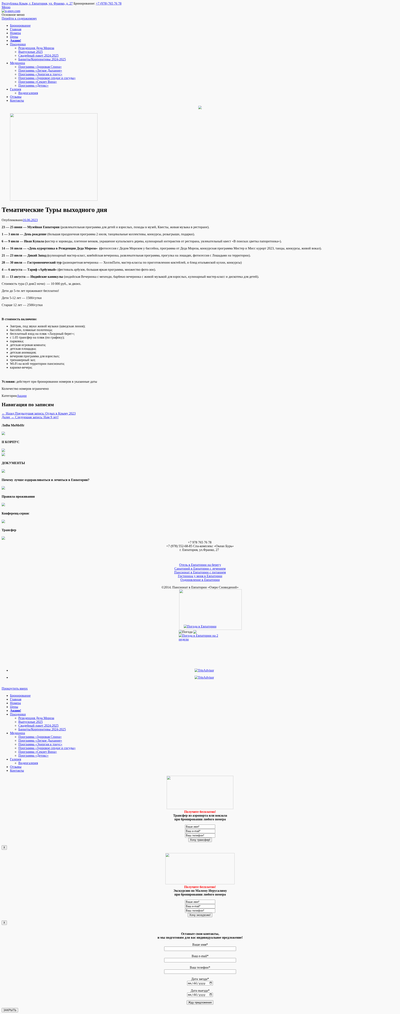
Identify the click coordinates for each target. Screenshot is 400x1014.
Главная (15, 29)
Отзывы (15, 96)
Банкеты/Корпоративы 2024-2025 (42, 59)
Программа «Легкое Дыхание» (40, 70)
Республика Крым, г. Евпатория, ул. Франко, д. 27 (37, 3)
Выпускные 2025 (30, 52)
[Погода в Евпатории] (200, 626)
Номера (15, 33)
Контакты (17, 100)
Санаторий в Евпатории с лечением (200, 568)
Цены (14, 37)
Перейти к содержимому (19, 18)
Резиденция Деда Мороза (36, 48)
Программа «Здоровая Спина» (40, 67)
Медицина (17, 63)
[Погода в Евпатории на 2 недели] (200, 636)
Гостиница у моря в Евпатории (200, 576)
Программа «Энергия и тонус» (40, 74)
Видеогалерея (28, 93)
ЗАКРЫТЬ (9, 1010)
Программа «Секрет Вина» (37, 81)
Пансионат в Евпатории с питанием (200, 572)
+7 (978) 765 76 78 (108, 3)
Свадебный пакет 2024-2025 (38, 55)
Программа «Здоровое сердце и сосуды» (47, 78)
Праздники (18, 44)
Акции (22, 395)
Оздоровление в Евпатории (200, 580)
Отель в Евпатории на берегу (200, 565)
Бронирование (20, 25)
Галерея (15, 89)
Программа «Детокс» (33, 85)
